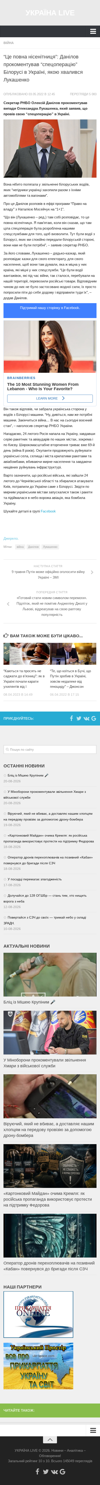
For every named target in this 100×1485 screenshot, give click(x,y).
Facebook (48, 511)
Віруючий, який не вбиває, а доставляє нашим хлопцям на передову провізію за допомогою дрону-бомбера (48, 1130)
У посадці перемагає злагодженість (35, 879)
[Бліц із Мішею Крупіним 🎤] (50, 975)
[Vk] (86, 718)
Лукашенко (50, 547)
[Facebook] (71, 718)
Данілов (33, 547)
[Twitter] (79, 718)
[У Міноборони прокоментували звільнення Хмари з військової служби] (50, 1032)
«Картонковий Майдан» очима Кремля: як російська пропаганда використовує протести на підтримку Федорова (47, 1199)
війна (20, 547)
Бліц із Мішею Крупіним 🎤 (28, 775)
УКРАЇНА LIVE (50, 13)
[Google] (94, 718)
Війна (8, 43)
